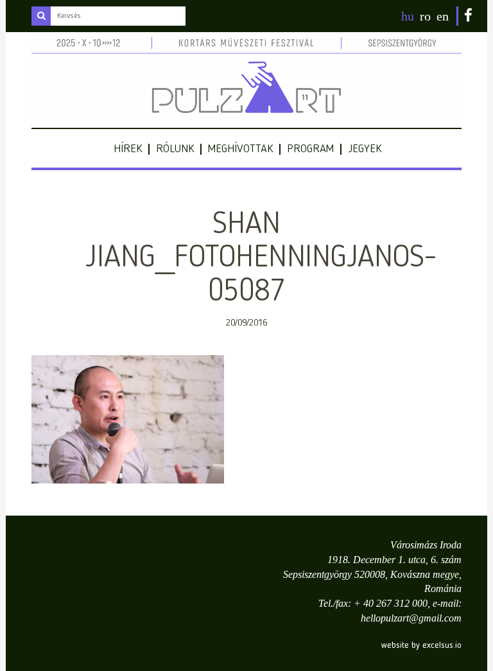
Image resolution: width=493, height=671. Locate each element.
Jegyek (364, 149)
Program (310, 149)
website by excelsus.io (421, 645)
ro (425, 16)
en (443, 16)
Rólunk (175, 149)
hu (407, 16)
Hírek (128, 149)
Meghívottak (240, 149)
